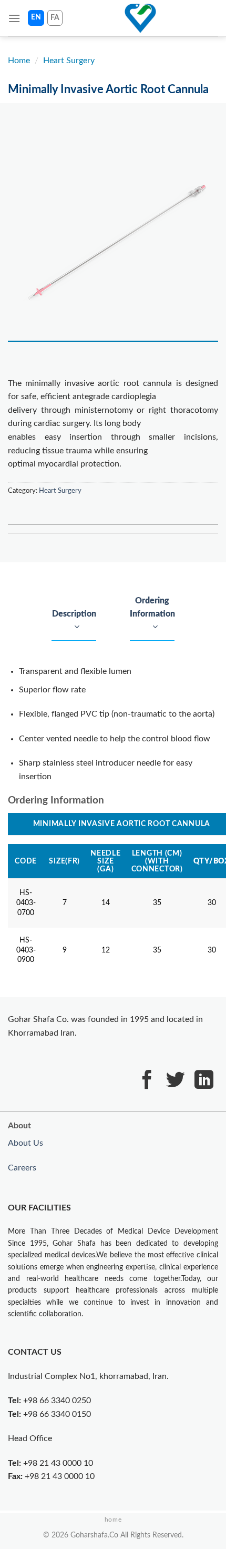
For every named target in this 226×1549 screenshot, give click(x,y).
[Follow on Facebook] (147, 1081)
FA (54, 18)
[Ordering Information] (152, 627)
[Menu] (14, 18)
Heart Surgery (69, 60)
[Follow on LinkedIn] (203, 1081)
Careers (22, 1168)
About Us (25, 1143)
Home (19, 60)
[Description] (75, 627)
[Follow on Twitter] (175, 1081)
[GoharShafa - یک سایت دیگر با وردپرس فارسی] (140, 18)
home (113, 1519)
